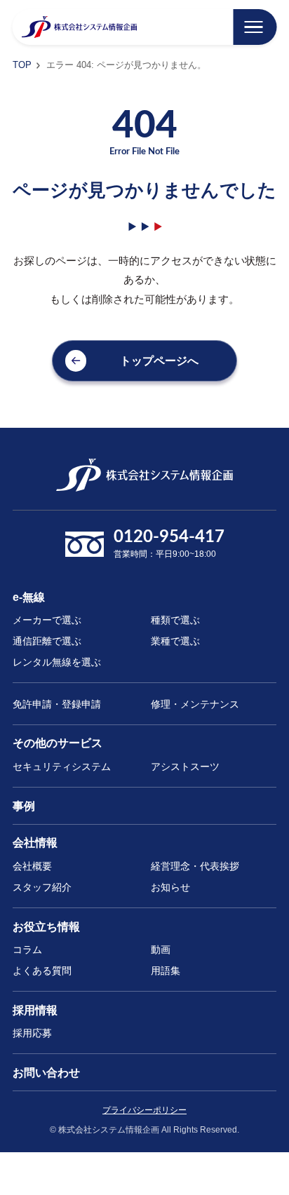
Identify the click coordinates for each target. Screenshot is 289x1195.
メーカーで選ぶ (47, 620)
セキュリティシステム (62, 766)
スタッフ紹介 (42, 887)
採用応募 (32, 1033)
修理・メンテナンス (195, 704)
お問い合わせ (46, 1072)
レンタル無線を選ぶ (57, 662)
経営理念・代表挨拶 (195, 866)
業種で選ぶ (175, 641)
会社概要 (32, 866)
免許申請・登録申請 (57, 704)
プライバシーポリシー (144, 1110)
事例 (24, 805)
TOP (22, 65)
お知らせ (170, 887)
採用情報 (35, 1009)
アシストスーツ (185, 766)
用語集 (165, 970)
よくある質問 (42, 970)
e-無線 (29, 596)
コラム (27, 949)
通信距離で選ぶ (47, 641)
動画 (160, 949)
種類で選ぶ (175, 620)
